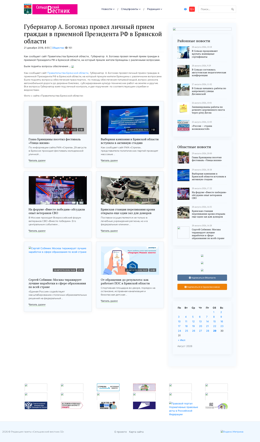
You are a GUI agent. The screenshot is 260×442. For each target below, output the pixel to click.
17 (179, 326)
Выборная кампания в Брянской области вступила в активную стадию (130, 141)
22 (214, 326)
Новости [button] (106, 9)
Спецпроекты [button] (129, 9)
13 (200, 321)
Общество (58, 47)
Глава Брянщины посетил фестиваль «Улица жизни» (55, 141)
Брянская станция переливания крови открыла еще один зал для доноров (128, 211)
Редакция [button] (153, 9)
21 (207, 326)
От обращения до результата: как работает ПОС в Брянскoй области (125, 281)
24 (179, 330)
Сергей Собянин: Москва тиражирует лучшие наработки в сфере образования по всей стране (57, 283)
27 (200, 330)
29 (214, 330)
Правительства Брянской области (67, 73)
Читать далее (37, 160)
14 (207, 321)
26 (193, 330)
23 (221, 326)
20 (200, 326)
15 (214, 321)
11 (186, 321)
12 (193, 321)
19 (193, 326)
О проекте (120, 431)
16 (221, 321)
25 (186, 330)
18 (186, 326)
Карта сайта (136, 431)
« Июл (181, 340)
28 (207, 330)
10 (179, 321)
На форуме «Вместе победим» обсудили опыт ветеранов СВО (57, 211)
